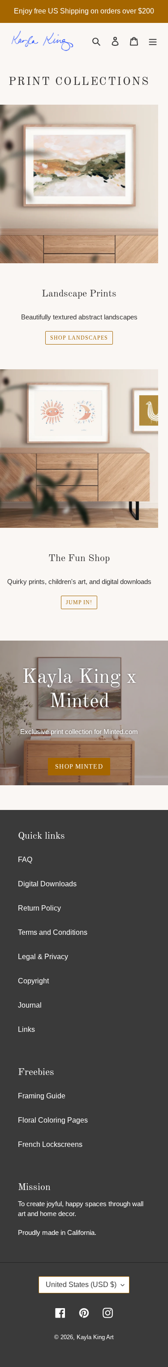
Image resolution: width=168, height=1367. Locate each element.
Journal (30, 1005)
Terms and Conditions (52, 932)
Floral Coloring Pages (53, 1120)
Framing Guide (41, 1096)
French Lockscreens (50, 1144)
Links (26, 1029)
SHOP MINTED (79, 766)
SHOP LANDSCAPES (79, 338)
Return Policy (39, 908)
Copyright (33, 981)
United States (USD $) (81, 1284)
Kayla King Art (95, 1337)
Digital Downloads (47, 884)
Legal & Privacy (43, 956)
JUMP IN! (79, 602)
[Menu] (152, 41)
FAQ (25, 859)
